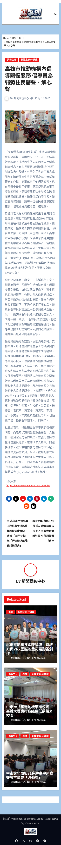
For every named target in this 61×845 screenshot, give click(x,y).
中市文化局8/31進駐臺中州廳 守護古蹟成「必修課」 (31, 775)
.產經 (10, 611)
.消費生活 (11, 59)
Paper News (51, 818)
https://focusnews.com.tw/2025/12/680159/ (28, 485)
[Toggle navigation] (7, 14)
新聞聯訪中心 (21, 98)
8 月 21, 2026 (39, 657)
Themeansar (32, 823)
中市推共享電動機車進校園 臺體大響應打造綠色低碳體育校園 (29, 711)
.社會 (24, 674)
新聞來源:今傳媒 (29, 59)
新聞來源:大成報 (40, 674)
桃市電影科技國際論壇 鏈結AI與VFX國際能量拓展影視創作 (29, 649)
